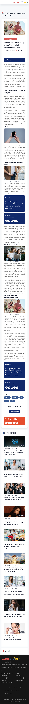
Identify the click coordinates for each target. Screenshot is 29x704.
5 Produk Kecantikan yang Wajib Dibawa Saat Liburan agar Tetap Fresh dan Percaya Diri (13, 569)
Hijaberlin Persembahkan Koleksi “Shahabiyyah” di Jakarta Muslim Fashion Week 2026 (14, 452)
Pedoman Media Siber (12, 691)
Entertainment (21, 492)
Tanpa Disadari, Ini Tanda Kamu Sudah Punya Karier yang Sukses (13, 475)
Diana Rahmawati (10, 50)
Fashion (22, 445)
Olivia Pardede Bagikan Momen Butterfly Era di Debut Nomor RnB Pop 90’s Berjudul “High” (13, 522)
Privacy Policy (18, 688)
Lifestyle (7, 12)
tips (21, 397)
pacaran (13, 66)
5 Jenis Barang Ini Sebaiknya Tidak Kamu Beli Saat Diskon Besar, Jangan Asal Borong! (14, 205)
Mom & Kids (19, 678)
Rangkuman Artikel (15, 411)
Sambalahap (5, 683)
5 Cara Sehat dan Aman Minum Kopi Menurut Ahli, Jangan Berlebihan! (14, 615)
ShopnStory (19, 680)
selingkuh (14, 318)
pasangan (15, 397)
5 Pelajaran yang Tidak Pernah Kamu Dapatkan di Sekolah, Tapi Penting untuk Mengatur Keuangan (14, 372)
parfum (15, 341)
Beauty (22, 562)
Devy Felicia (7, 448)
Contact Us (8, 694)
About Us (7, 688)
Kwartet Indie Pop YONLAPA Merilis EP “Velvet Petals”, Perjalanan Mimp (14, 498)
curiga (12, 400)
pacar (6, 400)
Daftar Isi (8, 60)
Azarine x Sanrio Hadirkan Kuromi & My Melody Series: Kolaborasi (14, 639)
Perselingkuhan (8, 110)
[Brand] (20, 2)
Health (3, 678)
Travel (3, 680)
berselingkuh (11, 280)
